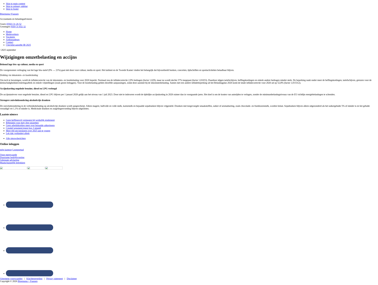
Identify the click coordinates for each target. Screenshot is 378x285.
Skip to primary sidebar (17, 6)
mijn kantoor (6, 149)
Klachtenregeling (34, 278)
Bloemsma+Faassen (9, 14)
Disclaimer (72, 278)
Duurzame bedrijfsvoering (12, 157)
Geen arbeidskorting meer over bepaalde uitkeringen (30, 125)
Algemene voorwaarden (11, 278)
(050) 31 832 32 (18, 26)
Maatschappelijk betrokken (12, 162)
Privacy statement (54, 278)
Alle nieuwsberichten (16, 138)
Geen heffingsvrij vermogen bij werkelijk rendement (30, 120)
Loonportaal (18, 149)
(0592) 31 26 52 (13, 24)
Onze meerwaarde (8, 154)
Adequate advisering (9, 160)
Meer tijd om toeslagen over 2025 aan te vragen (28, 130)
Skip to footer (12, 9)
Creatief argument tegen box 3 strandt (23, 128)
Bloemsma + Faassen (28, 281)
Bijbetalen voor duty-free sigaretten (22, 122)
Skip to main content (15, 3)
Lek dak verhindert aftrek (18, 133)
